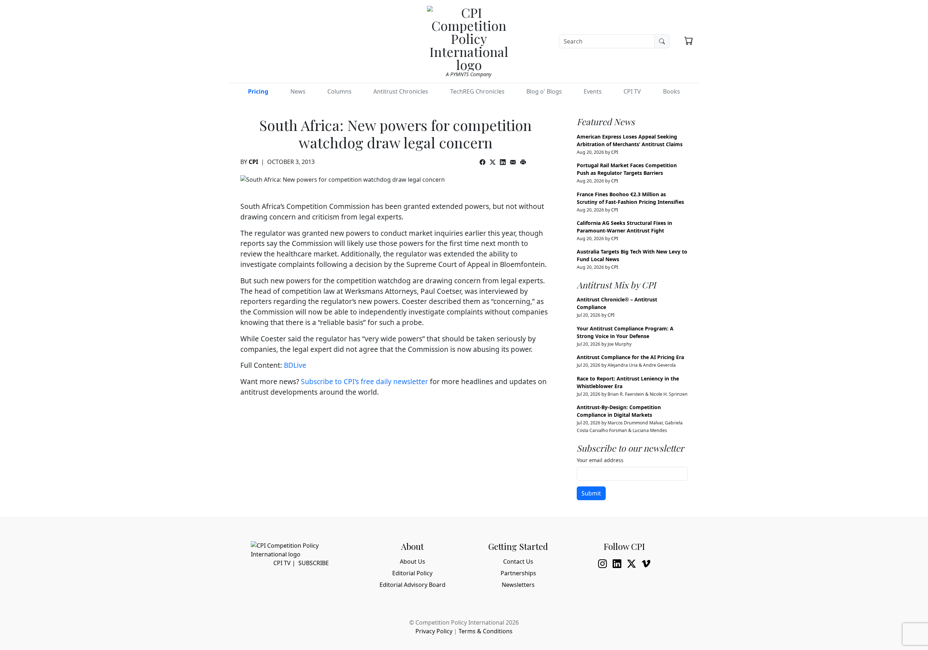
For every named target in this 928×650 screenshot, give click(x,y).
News (298, 91)
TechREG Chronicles (477, 91)
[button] (688, 41)
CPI (253, 162)
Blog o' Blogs (544, 91)
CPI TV (632, 91)
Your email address (600, 460)
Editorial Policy (412, 573)
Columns (339, 91)
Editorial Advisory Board (413, 585)
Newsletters (518, 585)
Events (593, 91)
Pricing (258, 91)
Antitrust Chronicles (400, 91)
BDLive (295, 365)
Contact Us (518, 561)
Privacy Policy (433, 631)
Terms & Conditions (486, 631)
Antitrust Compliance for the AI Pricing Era (630, 357)
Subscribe (313, 563)
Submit (591, 493)
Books (671, 91)
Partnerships (518, 573)
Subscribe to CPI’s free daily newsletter (364, 381)
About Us (412, 561)
